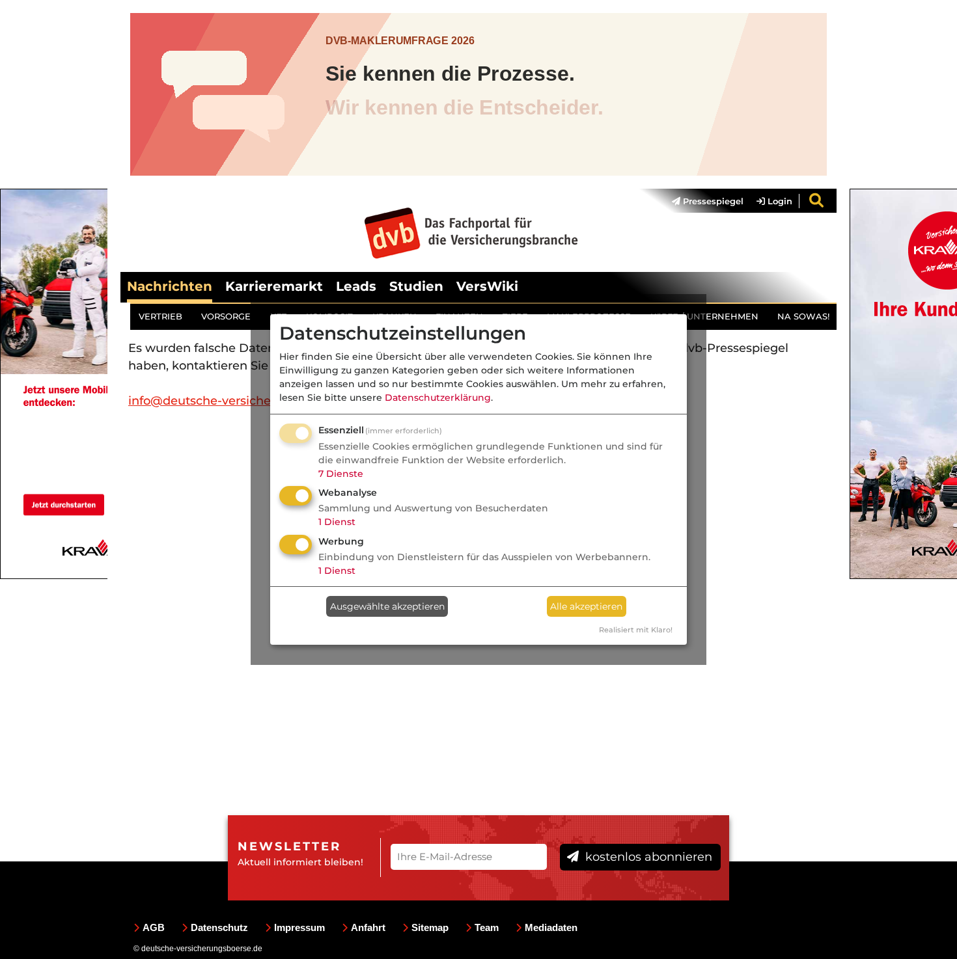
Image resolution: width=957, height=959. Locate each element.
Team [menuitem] (487, 927)
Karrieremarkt (274, 286)
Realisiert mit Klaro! (636, 629)
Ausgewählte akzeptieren (387, 606)
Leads (356, 286)
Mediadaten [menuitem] (551, 927)
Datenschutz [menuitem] (219, 927)
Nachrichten (169, 286)
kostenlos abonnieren (647, 857)
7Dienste (340, 474)
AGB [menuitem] (154, 927)
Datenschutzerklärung (438, 397)
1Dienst (336, 522)
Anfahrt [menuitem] (368, 927)
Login (778, 201)
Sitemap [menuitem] (430, 927)
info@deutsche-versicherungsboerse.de (245, 401)
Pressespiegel (711, 201)
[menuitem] (701, 201)
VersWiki (487, 286)
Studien (416, 286)
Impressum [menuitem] (299, 927)
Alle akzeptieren (586, 606)
